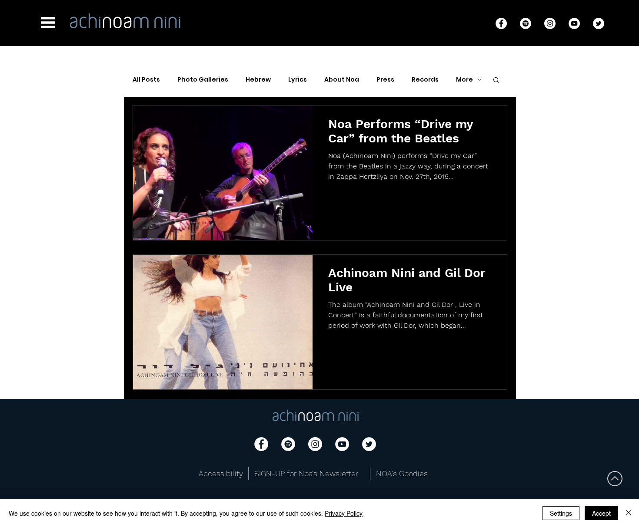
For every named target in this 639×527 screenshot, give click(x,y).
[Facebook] (501, 23)
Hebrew (258, 79)
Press (385, 79)
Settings (561, 513)
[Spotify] (525, 23)
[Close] (628, 513)
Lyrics (297, 79)
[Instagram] (550, 23)
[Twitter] (598, 23)
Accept (601, 513)
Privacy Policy (344, 513)
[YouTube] (574, 23)
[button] (48, 22)
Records (425, 79)
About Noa (341, 79)
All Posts (146, 79)
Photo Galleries (202, 79)
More (464, 79)
